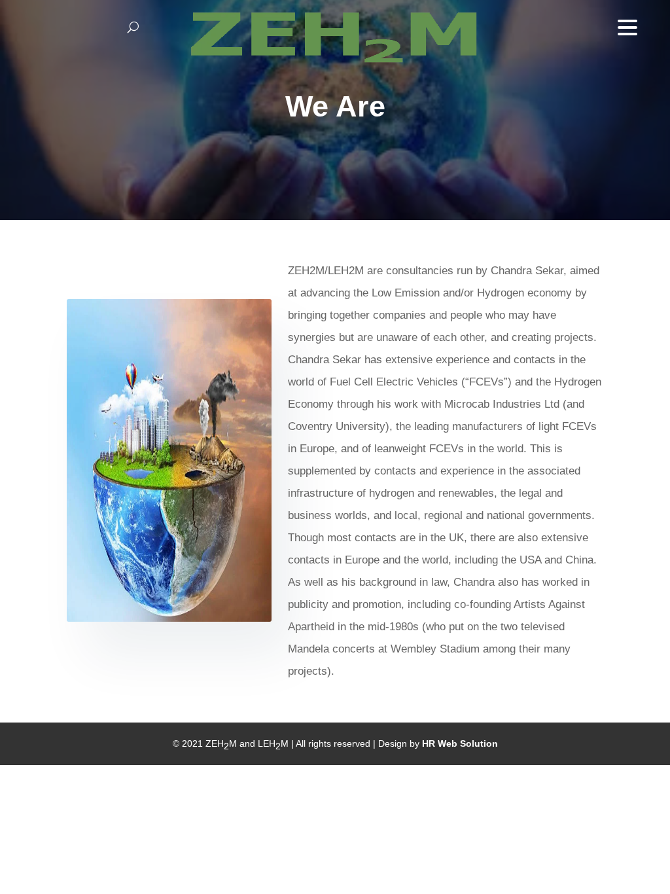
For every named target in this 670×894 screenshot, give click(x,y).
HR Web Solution (460, 743)
